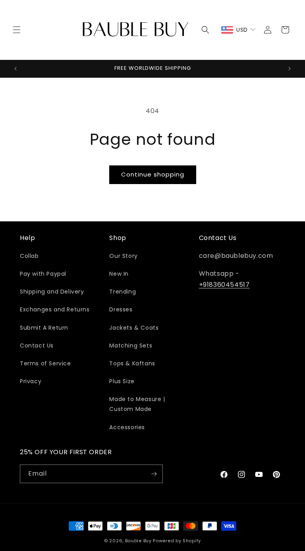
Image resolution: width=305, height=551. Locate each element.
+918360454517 (224, 284)
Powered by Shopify (177, 541)
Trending (122, 292)
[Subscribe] (153, 474)
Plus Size (121, 381)
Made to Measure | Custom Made (137, 404)
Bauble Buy (138, 541)
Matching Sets (130, 345)
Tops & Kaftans (132, 363)
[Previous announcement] (15, 68)
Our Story (123, 256)
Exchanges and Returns (55, 309)
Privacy (30, 381)
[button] (16, 29)
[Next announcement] (289, 68)
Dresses (120, 309)
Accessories (127, 427)
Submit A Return (44, 328)
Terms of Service (45, 363)
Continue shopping (152, 174)
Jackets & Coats (133, 328)
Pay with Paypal (43, 274)
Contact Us (37, 345)
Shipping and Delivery (52, 292)
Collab (29, 256)
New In (119, 274)
